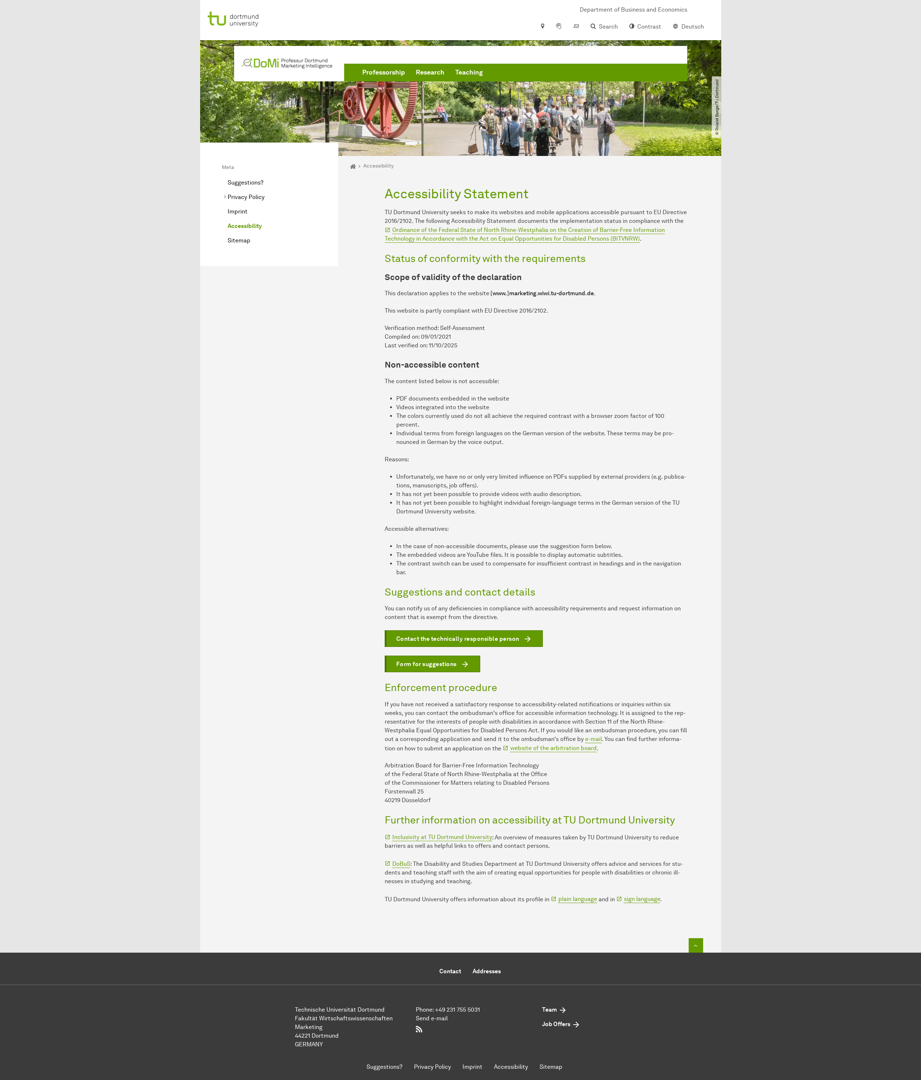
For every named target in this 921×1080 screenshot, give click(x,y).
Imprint (238, 211)
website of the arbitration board (553, 748)
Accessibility (245, 226)
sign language (642, 898)
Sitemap (239, 240)
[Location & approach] (542, 26)
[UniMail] (576, 26)
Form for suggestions (426, 664)
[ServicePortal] (558, 26)
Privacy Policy (246, 197)
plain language (577, 898)
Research (430, 72)
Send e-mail (432, 1018)
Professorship (383, 72)
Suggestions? (245, 182)
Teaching (469, 72)
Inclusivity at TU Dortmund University (442, 837)
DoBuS (401, 863)
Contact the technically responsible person (457, 638)
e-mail (593, 739)
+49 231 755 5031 (457, 1009)
